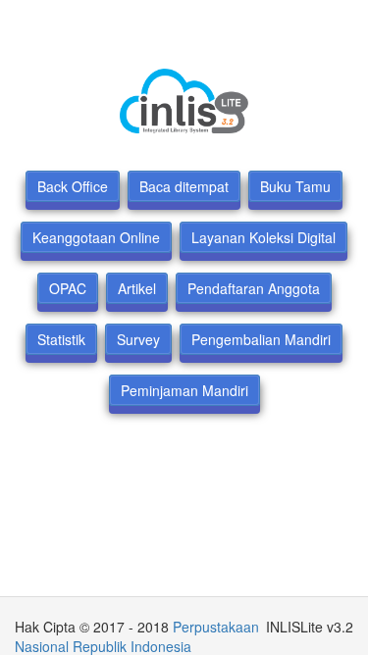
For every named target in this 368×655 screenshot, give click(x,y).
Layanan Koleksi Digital (263, 237)
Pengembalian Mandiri (261, 339)
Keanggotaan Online (96, 237)
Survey (138, 339)
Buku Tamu (295, 186)
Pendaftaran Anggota (253, 288)
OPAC (67, 288)
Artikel (137, 288)
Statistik (61, 339)
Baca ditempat (184, 186)
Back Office (72, 186)
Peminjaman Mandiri (184, 390)
